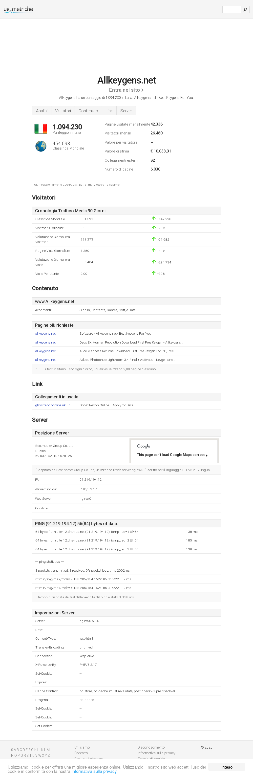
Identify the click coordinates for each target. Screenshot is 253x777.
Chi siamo (82, 747)
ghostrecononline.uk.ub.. (53, 405)
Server (126, 110)
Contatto (81, 753)
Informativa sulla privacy (94, 771)
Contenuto (88, 110)
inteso (226, 767)
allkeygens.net (45, 333)
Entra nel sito (124, 90)
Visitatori (63, 110)
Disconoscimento (151, 747)
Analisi (41, 110)
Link (109, 110)
